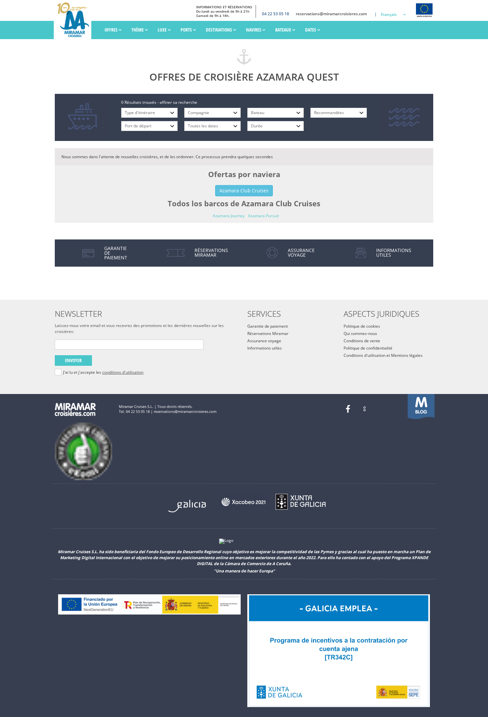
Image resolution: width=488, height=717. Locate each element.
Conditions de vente (362, 341)
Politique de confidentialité (368, 348)
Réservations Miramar (267, 333)
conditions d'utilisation (122, 372)
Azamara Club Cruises (244, 190)
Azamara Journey (229, 216)
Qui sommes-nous (360, 333)
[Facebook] (348, 409)
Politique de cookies (362, 326)
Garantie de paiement (267, 326)
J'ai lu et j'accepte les (103, 372)
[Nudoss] (364, 409)
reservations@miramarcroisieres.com (331, 14)
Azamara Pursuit (263, 216)
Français (389, 14)
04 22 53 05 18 (275, 14)
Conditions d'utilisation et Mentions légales (383, 355)
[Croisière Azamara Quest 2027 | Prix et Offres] (74, 19)
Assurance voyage (264, 341)
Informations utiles (264, 348)
